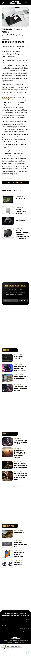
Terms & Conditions (23, 632)
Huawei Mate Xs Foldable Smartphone (19, 554)
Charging (5, 87)
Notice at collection (8, 649)
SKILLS (16, 384)
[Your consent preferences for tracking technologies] (28, 653)
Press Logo (5, 632)
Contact (4, 625)
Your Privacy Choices (13, 646)
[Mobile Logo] (15, 2)
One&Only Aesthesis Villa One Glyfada (21, 377)
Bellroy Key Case (21, 220)
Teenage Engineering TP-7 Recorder (21, 211)
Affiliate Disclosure (24, 628)
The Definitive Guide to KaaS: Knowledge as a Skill (20, 388)
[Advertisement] (15, 261)
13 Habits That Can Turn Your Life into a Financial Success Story (20, 476)
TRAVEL (16, 374)
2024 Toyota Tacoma (18, 357)
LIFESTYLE (17, 530)
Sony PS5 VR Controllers (18, 563)
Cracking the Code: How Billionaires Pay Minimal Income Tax (21, 465)
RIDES (15, 354)
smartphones (6, 97)
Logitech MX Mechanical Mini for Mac (20, 544)
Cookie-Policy (25, 622)
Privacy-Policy (25, 625)
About (3, 622)
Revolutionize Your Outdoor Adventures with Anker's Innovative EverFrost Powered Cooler (22, 234)
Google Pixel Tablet (22, 199)
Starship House (19, 532)
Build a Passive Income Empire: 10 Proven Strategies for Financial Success (20, 454)
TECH (15, 364)
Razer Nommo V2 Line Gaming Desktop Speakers (20, 368)
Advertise (4, 628)
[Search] (28, 2)
